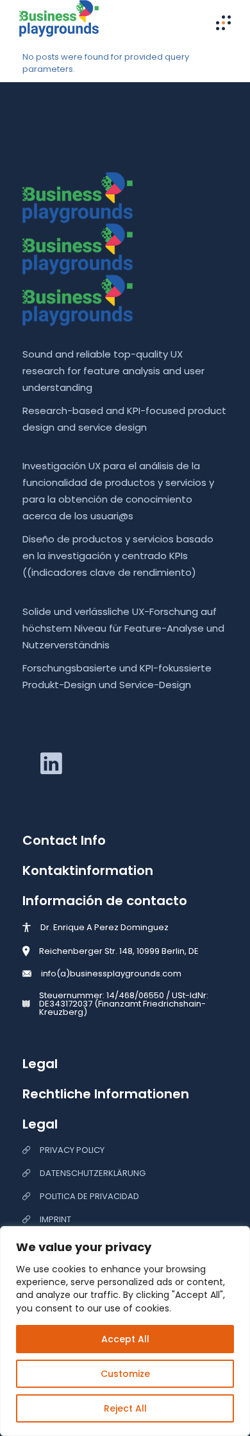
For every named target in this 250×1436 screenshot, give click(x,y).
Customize (125, 1373)
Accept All (125, 1339)
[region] (125, 1331)
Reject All (125, 1408)
